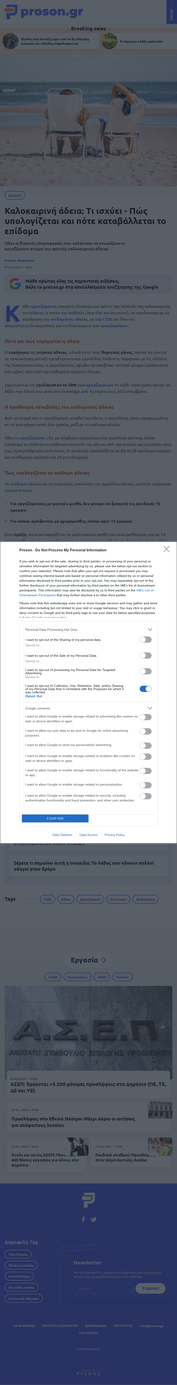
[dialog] (88, 692)
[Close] (168, 550)
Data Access (88, 835)
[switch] (146, 639)
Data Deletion (62, 835)
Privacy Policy (115, 835)
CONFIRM (55, 818)
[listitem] (88, 629)
